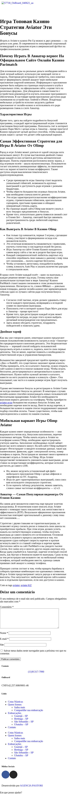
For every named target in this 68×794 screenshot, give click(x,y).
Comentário (7, 607)
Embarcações (14, 713)
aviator (16, 585)
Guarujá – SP (21, 716)
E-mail (4, 638)
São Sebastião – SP (24, 721)
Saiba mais (19, 707)
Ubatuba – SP (21, 724)
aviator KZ (26, 585)
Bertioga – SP (21, 718)
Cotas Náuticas (15, 701)
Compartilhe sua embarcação (28, 710)
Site (2, 644)
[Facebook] (5, 775)
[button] (34, 10)
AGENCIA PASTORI (31, 785)
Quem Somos (15, 704)
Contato (12, 727)
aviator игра (6, 402)
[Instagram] (13, 775)
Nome (4, 633)
